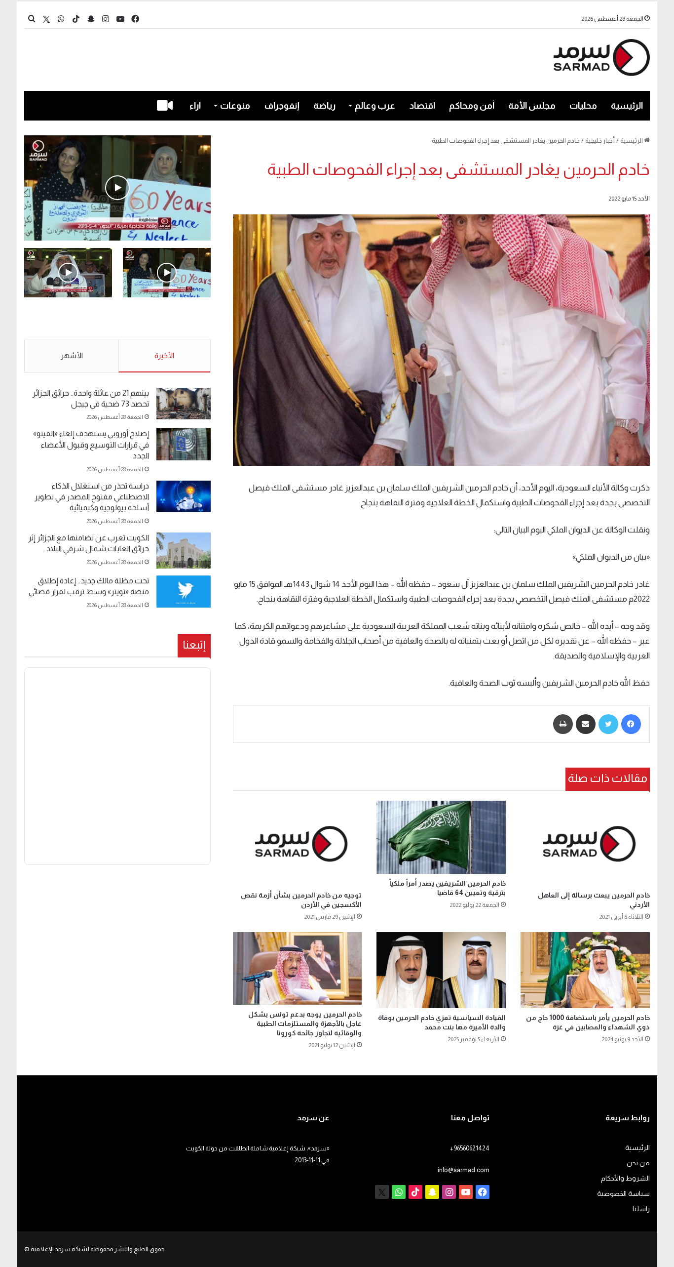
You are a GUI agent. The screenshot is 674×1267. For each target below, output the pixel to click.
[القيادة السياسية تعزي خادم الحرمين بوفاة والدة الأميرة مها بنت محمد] (441, 970)
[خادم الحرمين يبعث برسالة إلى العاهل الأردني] (585, 843)
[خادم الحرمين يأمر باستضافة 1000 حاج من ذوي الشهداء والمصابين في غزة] (585, 970)
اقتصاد (422, 106)
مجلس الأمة (532, 106)
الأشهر (72, 355)
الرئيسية (627, 106)
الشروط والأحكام (625, 1178)
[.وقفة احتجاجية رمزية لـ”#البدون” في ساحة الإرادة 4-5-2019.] (117, 188)
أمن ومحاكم (471, 106)
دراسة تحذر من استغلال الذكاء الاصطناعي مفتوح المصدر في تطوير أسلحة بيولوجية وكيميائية (92, 497)
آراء (195, 106)
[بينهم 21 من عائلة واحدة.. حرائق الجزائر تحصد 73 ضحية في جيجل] (183, 404)
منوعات (235, 106)
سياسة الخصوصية (623, 1193)
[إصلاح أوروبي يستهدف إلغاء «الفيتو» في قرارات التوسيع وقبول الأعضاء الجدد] (183, 444)
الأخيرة (164, 355)
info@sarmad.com (463, 1170)
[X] (46, 19)
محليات (583, 106)
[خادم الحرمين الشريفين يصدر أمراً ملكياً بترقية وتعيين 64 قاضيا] (441, 837)
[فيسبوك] (631, 724)
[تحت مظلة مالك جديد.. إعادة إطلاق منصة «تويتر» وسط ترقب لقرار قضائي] (183, 591)
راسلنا (641, 1209)
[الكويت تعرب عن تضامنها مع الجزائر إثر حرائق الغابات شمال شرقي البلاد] (183, 550)
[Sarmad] (602, 57)
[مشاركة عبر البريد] (586, 724)
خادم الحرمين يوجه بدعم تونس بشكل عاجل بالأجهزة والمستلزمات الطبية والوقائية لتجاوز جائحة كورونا (305, 1023)
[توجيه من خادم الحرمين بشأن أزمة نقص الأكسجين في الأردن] (297, 843)
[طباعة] (563, 724)
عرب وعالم (375, 106)
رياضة (324, 106)
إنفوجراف (282, 106)
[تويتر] (608, 724)
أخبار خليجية (600, 140)
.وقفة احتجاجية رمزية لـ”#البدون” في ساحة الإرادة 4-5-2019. (168, 318)
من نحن (638, 1163)
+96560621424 (469, 1148)
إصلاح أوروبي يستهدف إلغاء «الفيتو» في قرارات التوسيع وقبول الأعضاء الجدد (91, 444)
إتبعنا (194, 644)
